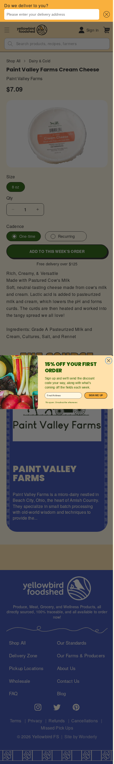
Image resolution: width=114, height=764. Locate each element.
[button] (101, 14)
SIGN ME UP (94, 395)
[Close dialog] (106, 360)
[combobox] (49, 14)
